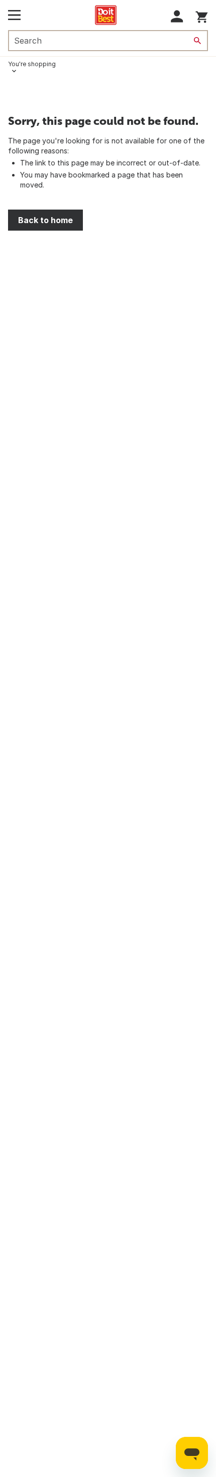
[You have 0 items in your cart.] (201, 15)
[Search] (197, 40)
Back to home (45, 220)
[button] (177, 16)
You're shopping (32, 64)
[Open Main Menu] (14, 15)
